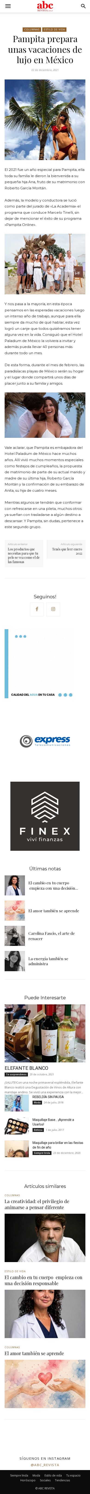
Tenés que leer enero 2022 (67, 551)
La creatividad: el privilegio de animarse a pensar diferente (37, 1204)
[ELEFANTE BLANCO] (45, 1033)
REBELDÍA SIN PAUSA (48, 1097)
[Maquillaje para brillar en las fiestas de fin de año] (17, 1149)
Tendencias (62, 1480)
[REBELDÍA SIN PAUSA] (17, 1103)
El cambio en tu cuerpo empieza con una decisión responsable (43, 1280)
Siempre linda (42, 1153)
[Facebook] (37, 609)
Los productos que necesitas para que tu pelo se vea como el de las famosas (24, 555)
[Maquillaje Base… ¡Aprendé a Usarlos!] (17, 1125)
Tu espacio (73, 1475)
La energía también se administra (48, 961)
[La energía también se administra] (15, 961)
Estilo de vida (54, 29)
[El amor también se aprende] (15, 910)
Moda (37, 1102)
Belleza (38, 1129)
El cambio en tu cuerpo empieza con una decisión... (53, 885)
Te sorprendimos (16, 1074)
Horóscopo (28, 1480)
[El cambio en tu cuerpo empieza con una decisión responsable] (15, 885)
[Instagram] (53, 609)
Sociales (45, 1480)
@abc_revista (45, 1464)
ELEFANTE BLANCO (26, 1068)
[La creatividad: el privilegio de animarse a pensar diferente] (45, 1238)
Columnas (31, 29)
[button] (7, 6)
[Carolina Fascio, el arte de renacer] (15, 936)
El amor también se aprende (53, 910)
